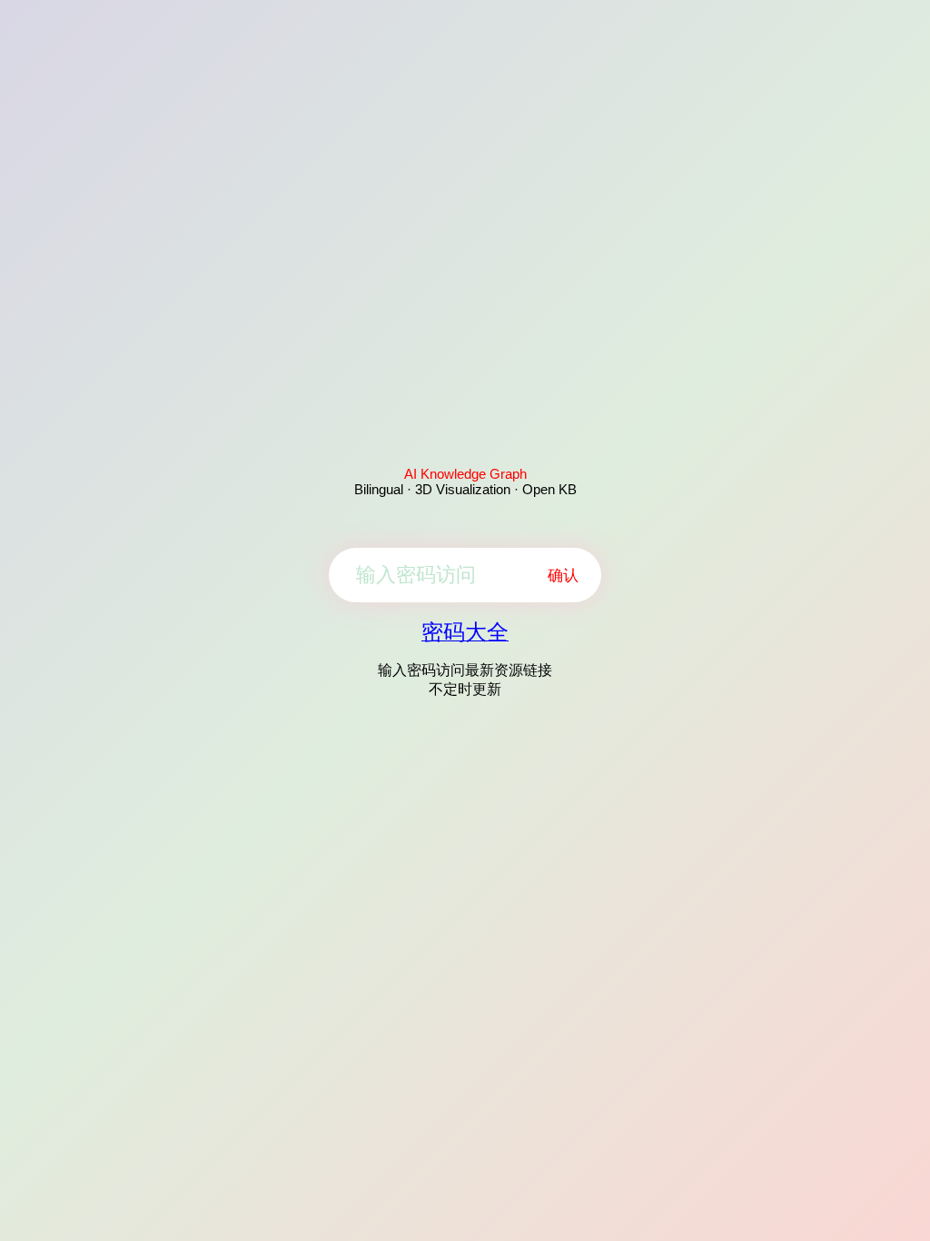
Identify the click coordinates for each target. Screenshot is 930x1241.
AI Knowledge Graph (465, 474)
